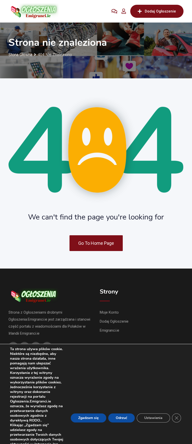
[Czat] (114, 11)
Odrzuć (121, 417)
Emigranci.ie (109, 330)
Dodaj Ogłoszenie (160, 11)
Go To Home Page (96, 243)
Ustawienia (153, 417)
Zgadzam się (88, 417)
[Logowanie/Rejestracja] (124, 11)
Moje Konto (109, 312)
